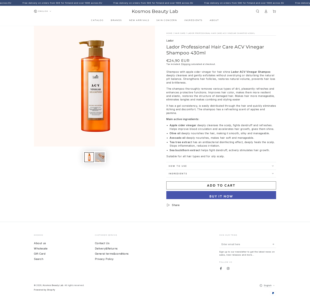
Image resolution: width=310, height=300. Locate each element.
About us (40, 243)
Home (169, 33)
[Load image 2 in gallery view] (100, 157)
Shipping (186, 64)
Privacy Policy (104, 259)
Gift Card (39, 253)
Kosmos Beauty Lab (53, 285)
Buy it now (221, 196)
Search (38, 259)
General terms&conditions (112, 253)
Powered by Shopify (44, 290)
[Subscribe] (274, 244)
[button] (257, 11)
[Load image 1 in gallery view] (89, 157)
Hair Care (180, 33)
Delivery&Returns (106, 248)
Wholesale (40, 248)
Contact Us (102, 243)
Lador (170, 40)
